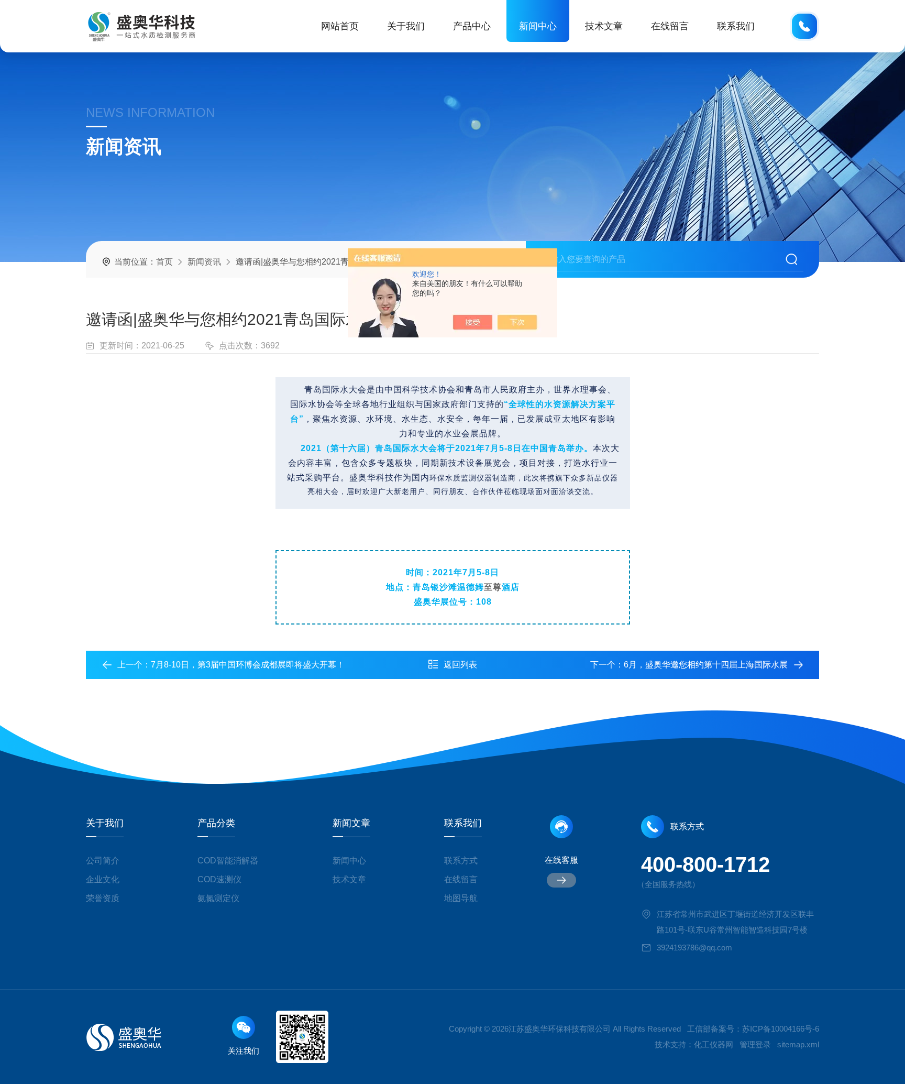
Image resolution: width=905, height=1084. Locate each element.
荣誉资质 (102, 898)
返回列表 (460, 664)
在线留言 (670, 26)
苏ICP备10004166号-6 (780, 1028)
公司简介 (102, 860)
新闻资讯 (204, 261)
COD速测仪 (219, 879)
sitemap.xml (798, 1044)
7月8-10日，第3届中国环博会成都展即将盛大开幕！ (248, 664)
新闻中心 (538, 26)
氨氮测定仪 (218, 898)
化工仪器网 (713, 1044)
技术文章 (604, 26)
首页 (164, 261)
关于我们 (406, 26)
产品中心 (472, 26)
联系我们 (736, 26)
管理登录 (755, 1044)
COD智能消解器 (227, 860)
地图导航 (461, 898)
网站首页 (340, 26)
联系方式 (461, 860)
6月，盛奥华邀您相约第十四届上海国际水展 (706, 664)
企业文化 (102, 879)
